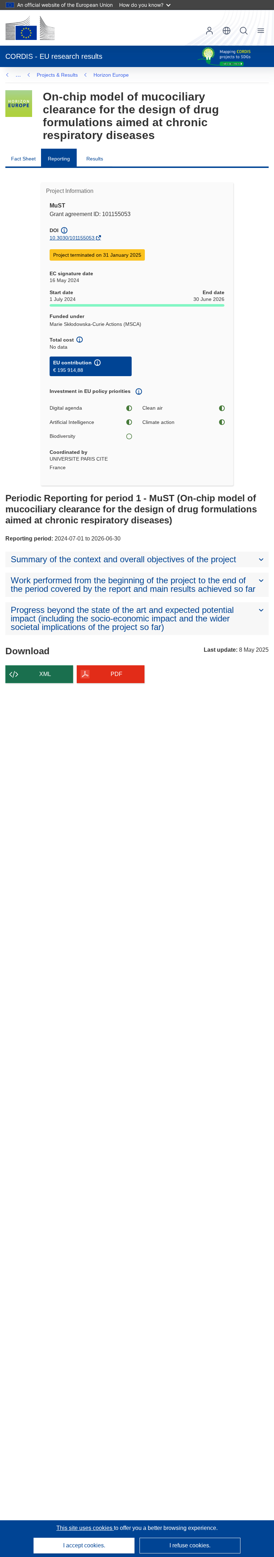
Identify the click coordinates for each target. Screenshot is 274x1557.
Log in (209, 31)
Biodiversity (62, 436)
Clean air (152, 408)
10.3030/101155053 (72, 238)
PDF (116, 674)
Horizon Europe (111, 75)
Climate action (158, 422)
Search (244, 31)
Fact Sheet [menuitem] (23, 159)
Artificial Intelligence (72, 422)
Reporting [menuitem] (59, 159)
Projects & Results (57, 75)
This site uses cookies (85, 1528)
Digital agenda (66, 408)
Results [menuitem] (94, 159)
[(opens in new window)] (30, 28)
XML (45, 674)
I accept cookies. (84, 1545)
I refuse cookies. (189, 1545)
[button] (226, 31)
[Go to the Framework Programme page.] (18, 103)
